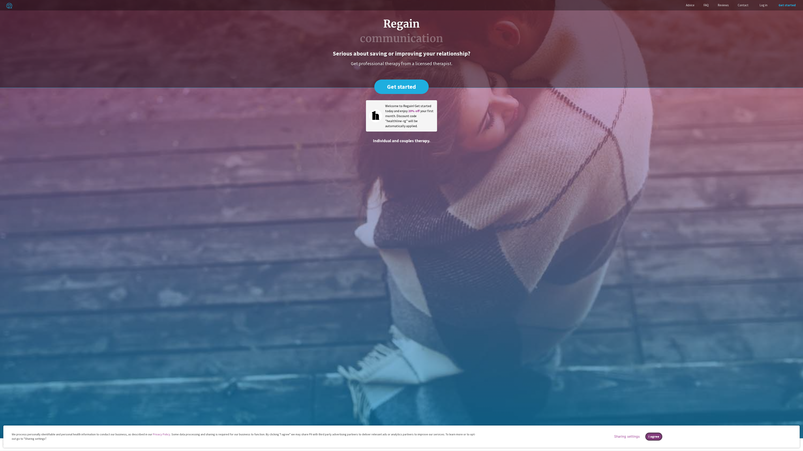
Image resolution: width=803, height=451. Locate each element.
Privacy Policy (161, 434)
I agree (653, 436)
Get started (787, 5)
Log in (763, 5)
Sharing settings (627, 436)
